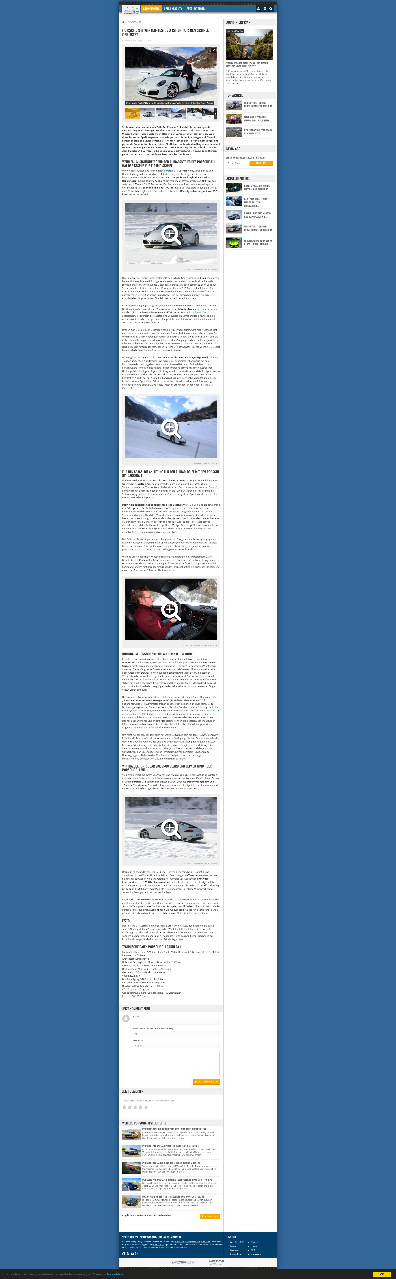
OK (382, 1274)
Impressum (256, 1254)
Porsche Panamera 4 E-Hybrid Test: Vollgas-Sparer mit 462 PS (177, 1179)
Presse (254, 1246)
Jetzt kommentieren (208, 1081)
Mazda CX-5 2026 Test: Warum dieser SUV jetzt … (257, 118)
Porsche (168, 170)
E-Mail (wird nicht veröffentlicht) (153, 1028)
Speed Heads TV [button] (173, 8)
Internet (138, 1040)
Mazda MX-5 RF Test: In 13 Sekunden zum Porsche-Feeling (173, 1196)
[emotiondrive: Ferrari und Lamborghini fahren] (183, 1262)
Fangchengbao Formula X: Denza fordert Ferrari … (258, 242)
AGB (253, 1250)
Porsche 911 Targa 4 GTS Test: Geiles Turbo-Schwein (171, 1163)
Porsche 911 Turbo (199, 312)
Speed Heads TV (237, 1242)
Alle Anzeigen (211, 1216)
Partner (233, 1246)
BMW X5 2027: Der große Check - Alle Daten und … (257, 187)
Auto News (179, 1241)
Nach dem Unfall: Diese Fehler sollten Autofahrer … (256, 202)
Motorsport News (192, 1241)
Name (136, 1016)
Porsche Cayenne (152, 717)
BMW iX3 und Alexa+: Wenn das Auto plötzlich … (257, 215)
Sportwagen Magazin (134, 1247)
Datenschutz (235, 1254)
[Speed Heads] (131, 10)
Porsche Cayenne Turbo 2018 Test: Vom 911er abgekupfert (174, 1129)
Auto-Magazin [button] (151, 8)
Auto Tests (205, 1241)
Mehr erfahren (115, 1274)
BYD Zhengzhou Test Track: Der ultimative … (258, 132)
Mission (254, 1242)
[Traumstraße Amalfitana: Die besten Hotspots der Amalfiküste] (249, 44)
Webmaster (235, 1250)
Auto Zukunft (158, 1244)
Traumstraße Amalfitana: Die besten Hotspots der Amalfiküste (247, 64)
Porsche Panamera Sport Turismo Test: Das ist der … (172, 1146)
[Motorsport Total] (216, 1262)
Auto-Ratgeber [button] (196, 8)
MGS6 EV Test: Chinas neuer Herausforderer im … (258, 106)
